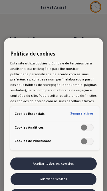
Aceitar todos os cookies (53, 164)
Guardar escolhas (53, 179)
